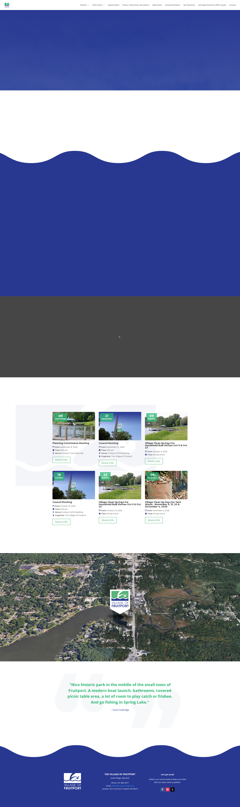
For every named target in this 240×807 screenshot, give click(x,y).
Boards (83, 5)
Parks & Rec (97, 5)
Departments (113, 5)
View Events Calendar (120, 536)
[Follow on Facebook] (162, 789)
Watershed (157, 5)
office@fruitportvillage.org (123, 786)
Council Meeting (108, 443)
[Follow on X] (172, 789)
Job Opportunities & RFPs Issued (212, 5)
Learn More (72, 197)
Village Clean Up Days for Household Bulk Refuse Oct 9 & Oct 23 (166, 445)
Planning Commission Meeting (70, 443)
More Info (61, 459)
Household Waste (172, 5)
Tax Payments (189, 5)
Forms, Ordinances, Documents (135, 5)
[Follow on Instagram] (168, 789)
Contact (232, 5)
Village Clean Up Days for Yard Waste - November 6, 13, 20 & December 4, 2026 (163, 504)
